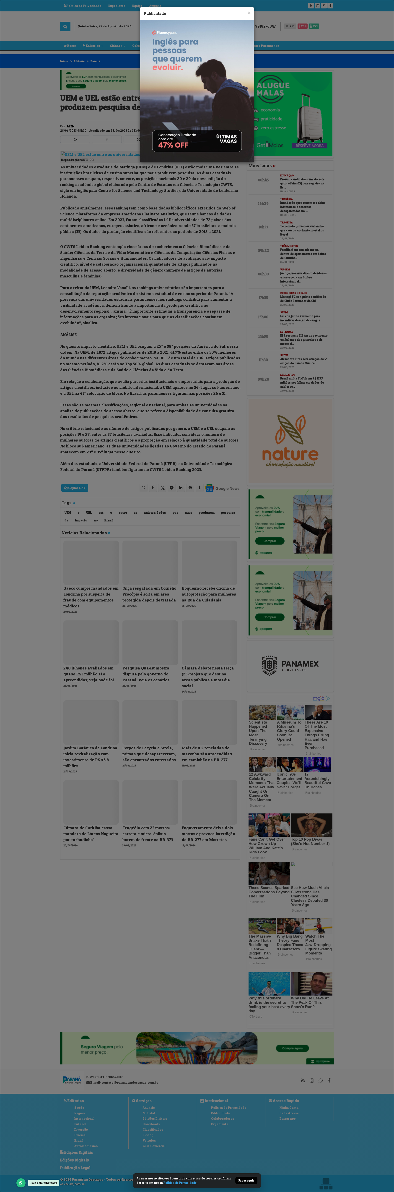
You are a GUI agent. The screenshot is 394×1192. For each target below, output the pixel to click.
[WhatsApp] (21, 1182)
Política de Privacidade (180, 1182)
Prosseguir (246, 1180)
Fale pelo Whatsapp (44, 1182)
